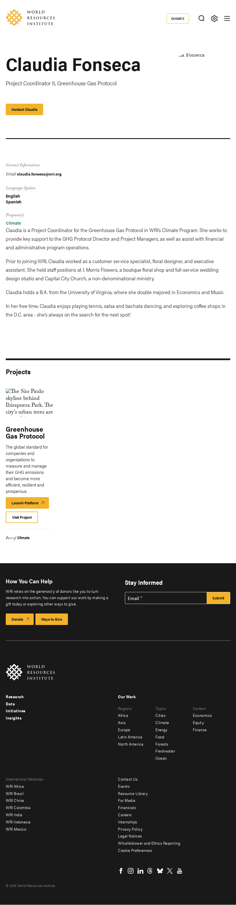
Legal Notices (130, 836)
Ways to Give (51, 619)
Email (133, 598)
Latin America (130, 737)
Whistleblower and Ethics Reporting (149, 843)
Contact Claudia (24, 109)
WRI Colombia (18, 807)
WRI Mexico (16, 829)
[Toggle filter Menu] (214, 18)
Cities (160, 715)
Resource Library (133, 793)
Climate (13, 223)
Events (124, 786)
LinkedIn (140, 871)
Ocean (161, 758)
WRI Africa (15, 786)
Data (10, 704)
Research (15, 696)
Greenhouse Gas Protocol (25, 432)
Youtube (179, 871)
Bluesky (160, 871)
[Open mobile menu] (227, 18)
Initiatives (16, 710)
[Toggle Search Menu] (201, 18)
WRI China (15, 800)
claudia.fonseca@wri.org (39, 174)
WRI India (14, 814)
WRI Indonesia (18, 822)
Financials (127, 807)
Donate (178, 18)
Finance (200, 729)
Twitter (170, 871)
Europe (124, 729)
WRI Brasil (15, 793)
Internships (127, 822)
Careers (125, 814)
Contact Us (128, 779)
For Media (127, 800)
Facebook (121, 871)
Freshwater (165, 751)
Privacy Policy (130, 829)
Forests (161, 744)
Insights (14, 718)
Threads (150, 871)
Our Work (127, 696)
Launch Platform (30, 504)
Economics (202, 715)
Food (159, 737)
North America (131, 744)
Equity (198, 722)
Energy (161, 729)
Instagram (131, 871)
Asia (121, 722)
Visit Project (22, 517)
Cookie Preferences (135, 850)
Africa (123, 715)
